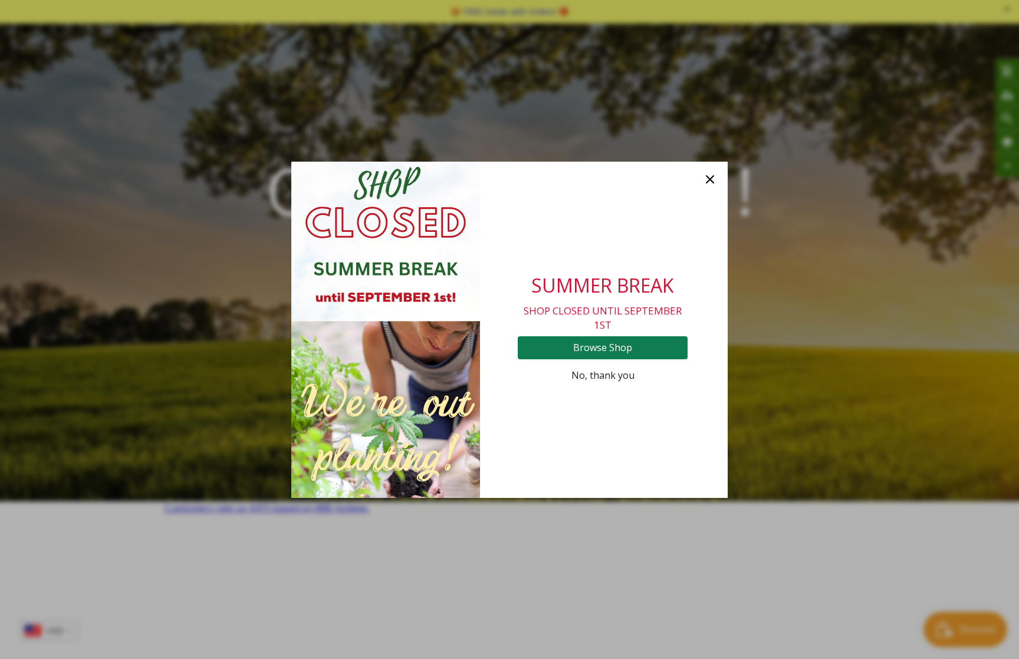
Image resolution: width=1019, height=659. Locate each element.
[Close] (710, 179)
